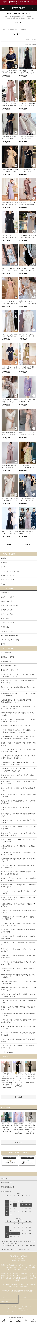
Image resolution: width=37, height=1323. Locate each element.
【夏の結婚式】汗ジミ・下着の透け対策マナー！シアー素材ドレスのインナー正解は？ (18, 763)
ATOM (30, 1311)
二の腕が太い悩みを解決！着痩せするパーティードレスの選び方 (18, 1014)
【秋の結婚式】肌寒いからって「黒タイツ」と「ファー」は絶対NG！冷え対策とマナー (18, 770)
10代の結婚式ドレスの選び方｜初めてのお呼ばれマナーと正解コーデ (18, 976)
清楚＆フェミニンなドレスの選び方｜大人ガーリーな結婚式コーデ (18, 956)
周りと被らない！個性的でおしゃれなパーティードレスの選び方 (18, 950)
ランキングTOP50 (7, 1052)
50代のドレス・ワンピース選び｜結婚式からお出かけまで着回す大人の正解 (18, 995)
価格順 (34, 39)
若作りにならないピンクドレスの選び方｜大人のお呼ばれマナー (18, 815)
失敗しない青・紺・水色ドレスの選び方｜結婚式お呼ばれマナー (18, 789)
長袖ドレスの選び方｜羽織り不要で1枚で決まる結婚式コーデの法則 (18, 1008)
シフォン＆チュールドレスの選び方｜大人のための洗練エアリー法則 (18, 1047)
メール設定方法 (6, 653)
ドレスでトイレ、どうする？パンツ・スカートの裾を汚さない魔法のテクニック (18, 675)
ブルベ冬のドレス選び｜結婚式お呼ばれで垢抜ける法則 (18, 944)
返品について (11, 1309)
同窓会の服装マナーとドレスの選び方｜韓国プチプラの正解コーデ (18, 905)
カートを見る (23, 1297)
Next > (27, 544)
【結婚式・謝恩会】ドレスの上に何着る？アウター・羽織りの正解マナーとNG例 (18, 701)
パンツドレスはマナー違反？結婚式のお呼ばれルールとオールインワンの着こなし (18, 873)
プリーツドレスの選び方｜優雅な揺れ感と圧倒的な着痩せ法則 (18, 1040)
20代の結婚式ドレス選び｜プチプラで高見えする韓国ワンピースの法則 (18, 982)
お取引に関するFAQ (7, 657)
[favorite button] (16, 66)
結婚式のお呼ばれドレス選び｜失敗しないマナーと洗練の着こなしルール (18, 886)
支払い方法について (15, 1306)
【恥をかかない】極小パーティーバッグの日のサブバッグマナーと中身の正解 (18, 750)
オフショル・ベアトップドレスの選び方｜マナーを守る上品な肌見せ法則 (18, 1021)
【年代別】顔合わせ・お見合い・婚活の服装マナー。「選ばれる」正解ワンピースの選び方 (18, 731)
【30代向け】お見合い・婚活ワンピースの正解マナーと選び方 (18, 911)
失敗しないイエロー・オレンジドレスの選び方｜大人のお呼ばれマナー (18, 821)
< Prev (9, 544)
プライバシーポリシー (10, 1311)
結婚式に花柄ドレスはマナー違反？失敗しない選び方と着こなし (18, 847)
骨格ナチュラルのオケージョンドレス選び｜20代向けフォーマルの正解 (18, 694)
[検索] (33, 8)
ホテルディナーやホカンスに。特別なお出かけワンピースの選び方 (18, 892)
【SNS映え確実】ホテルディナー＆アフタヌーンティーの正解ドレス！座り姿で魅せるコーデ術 (18, 737)
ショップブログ (21, 1311)
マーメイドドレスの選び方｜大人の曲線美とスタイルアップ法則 (18, 1034)
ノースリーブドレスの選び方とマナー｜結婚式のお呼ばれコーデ (18, 1002)
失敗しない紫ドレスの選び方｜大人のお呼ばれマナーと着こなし (18, 808)
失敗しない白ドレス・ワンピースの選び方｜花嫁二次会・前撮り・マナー (18, 776)
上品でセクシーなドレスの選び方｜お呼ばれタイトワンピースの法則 (18, 969)
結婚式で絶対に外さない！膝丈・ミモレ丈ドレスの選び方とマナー (18, 860)
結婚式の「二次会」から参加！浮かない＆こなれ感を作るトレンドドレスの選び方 (18, 720)
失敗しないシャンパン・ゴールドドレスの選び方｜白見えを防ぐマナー (18, 840)
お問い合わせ (4, 1301)
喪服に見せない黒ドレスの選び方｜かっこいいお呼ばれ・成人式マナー (18, 783)
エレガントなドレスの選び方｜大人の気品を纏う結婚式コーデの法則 (18, 963)
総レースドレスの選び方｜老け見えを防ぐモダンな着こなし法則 (18, 1027)
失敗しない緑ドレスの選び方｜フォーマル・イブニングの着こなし (18, 802)
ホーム (7, 1306)
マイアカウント (5, 1297)
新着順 (28, 39)
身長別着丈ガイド (7, 661)
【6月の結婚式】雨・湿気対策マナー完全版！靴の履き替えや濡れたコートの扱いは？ (18, 757)
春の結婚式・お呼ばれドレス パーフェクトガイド (17, 726)
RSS (27, 1311)
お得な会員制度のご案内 (9, 665)
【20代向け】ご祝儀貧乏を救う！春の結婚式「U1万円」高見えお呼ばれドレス (18, 707)
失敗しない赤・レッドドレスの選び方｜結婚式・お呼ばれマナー (18, 795)
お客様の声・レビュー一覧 (9, 670)
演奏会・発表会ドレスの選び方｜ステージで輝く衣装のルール (18, 744)
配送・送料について (26, 1306)
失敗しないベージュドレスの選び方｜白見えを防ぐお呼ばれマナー (18, 828)
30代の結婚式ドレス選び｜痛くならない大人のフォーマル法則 (18, 714)
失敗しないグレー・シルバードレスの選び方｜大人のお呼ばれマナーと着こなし (18, 834)
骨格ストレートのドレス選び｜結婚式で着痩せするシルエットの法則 (18, 688)
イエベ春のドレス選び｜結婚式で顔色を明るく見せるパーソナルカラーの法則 (18, 924)
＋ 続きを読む (18, 22)
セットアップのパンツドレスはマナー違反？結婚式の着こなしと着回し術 (18, 879)
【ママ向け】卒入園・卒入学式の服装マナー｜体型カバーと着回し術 (18, 918)
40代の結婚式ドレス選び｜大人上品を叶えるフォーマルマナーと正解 (18, 989)
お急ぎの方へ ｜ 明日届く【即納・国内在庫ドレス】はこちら (17, 2)
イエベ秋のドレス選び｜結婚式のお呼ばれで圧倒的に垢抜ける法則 (18, 937)
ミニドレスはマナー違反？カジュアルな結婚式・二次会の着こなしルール (18, 853)
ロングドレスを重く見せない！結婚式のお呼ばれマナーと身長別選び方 (18, 866)
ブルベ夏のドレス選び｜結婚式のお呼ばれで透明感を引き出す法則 (18, 931)
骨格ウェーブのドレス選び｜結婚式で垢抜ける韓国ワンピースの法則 (18, 682)
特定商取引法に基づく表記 (22, 1309)
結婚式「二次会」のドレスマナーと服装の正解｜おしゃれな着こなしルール (18, 898)
